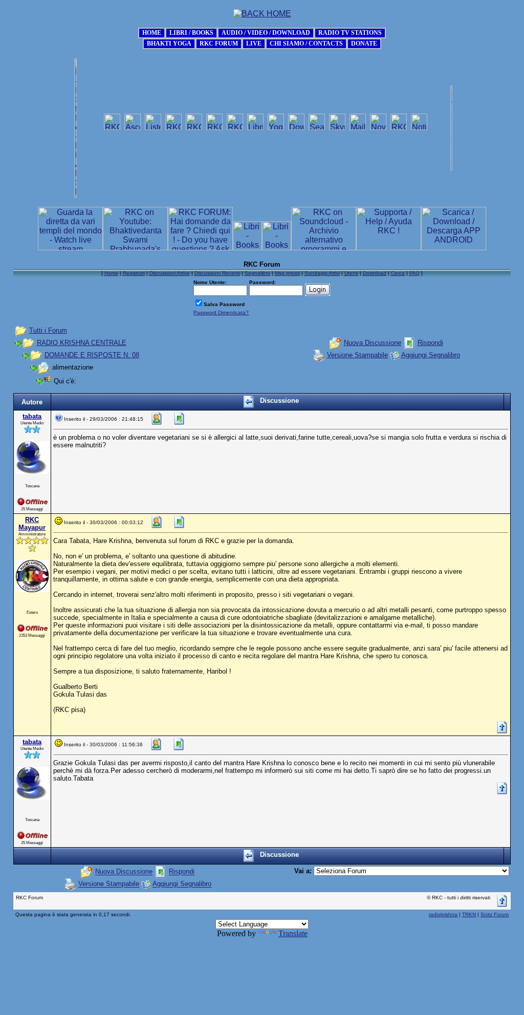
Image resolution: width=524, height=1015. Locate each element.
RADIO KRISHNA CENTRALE (81, 343)
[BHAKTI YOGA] (169, 42)
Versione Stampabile (357, 355)
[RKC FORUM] (218, 42)
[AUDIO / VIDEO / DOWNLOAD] (265, 32)
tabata (32, 416)
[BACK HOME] (151, 32)
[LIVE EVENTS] (254, 42)
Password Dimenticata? (221, 312)
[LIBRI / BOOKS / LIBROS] (191, 32)
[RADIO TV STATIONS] (350, 32)
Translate (293, 933)
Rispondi (430, 343)
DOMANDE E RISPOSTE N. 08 (92, 355)
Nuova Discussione (372, 343)
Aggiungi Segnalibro (430, 355)
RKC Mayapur (32, 523)
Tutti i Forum (48, 330)
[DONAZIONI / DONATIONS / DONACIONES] (364, 42)
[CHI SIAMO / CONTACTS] (306, 42)
